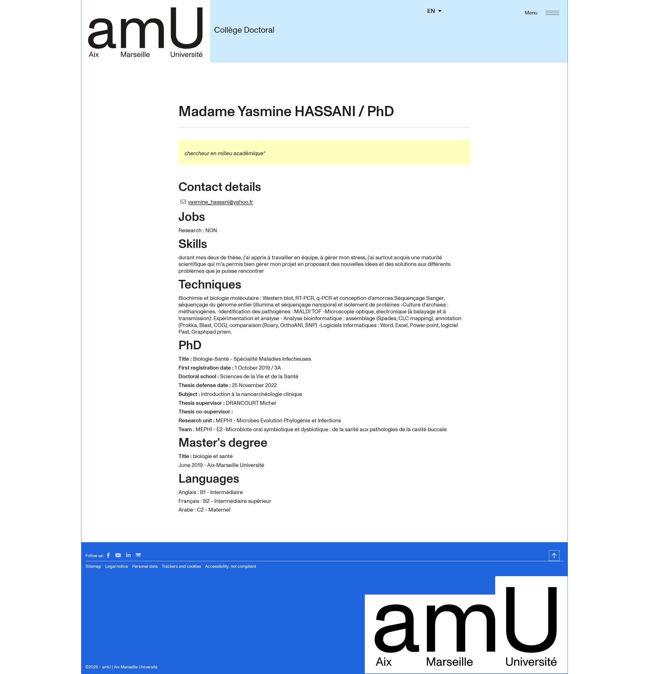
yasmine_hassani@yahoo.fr (220, 202)
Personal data (145, 566)
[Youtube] (118, 555)
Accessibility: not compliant (230, 566)
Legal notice (116, 566)
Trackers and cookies (181, 566)
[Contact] (138, 555)
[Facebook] (108, 555)
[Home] (145, 31)
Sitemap (93, 566)
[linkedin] (128, 555)
